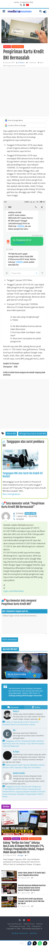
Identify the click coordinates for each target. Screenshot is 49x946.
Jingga (21, 855)
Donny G (16, 711)
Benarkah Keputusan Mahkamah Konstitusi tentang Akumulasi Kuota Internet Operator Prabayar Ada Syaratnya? (32, 887)
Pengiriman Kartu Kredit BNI (16, 66)
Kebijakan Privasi (29, 924)
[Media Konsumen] (19, 12)
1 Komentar (32, 63)
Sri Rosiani (21, 63)
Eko (14, 730)
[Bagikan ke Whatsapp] (40, 943)
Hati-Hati (7, 839)
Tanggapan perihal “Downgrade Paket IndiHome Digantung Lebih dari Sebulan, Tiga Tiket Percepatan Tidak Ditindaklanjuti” (23, 743)
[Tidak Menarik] (4, 588)
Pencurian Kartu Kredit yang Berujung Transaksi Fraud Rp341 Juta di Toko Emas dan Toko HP (31, 901)
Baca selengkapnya (11, 494)
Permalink (20, 519)
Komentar (15, 707)
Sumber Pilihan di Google (17, 125)
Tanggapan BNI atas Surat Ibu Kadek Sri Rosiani (23, 475)
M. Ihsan (16, 752)
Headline (16, 839)
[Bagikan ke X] (35, 943)
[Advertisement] (24, 92)
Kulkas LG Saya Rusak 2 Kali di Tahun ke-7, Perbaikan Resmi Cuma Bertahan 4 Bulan (20, 723)
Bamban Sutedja (19, 773)
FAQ (28, 926)
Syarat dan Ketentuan (14, 924)
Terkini (37, 707)
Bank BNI (12, 433)
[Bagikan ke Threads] (45, 943)
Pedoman (39, 924)
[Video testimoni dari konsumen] (24, 666)
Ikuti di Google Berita (15, 120)
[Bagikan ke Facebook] (29, 943)
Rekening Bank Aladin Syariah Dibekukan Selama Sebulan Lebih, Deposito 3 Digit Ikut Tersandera (23, 766)
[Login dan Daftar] (45, 12)
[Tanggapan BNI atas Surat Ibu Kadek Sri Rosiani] (20, 451)
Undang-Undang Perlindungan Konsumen (25, 695)
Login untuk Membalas (13, 591)
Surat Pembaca (18, 47)
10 (34, 893)
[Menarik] (4, 585)
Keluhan (7, 47)
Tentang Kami (36, 926)
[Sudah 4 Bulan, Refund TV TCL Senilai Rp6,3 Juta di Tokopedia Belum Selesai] (9, 872)
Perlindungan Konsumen (17, 926)
